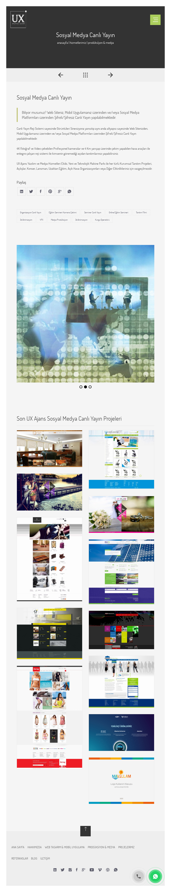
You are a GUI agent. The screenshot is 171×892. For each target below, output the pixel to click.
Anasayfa (62, 43)
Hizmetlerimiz (78, 43)
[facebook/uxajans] (77, 869)
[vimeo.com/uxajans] (100, 869)
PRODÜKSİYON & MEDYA (101, 847)
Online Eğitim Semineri (118, 212)
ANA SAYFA (17, 847)
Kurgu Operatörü (102, 219)
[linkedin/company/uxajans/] (55, 869)
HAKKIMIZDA (35, 847)
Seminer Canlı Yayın (92, 212)
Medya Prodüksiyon (59, 219)
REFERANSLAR (19, 858)
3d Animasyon (26, 219)
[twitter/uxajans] (62, 869)
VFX (41, 219)
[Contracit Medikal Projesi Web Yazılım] (121, 682)
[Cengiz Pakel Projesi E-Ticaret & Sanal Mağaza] (49, 559)
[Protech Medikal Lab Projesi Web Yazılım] (121, 460)
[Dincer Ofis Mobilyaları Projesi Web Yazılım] (49, 448)
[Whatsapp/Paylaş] (116, 869)
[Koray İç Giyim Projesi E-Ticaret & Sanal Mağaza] (49, 717)
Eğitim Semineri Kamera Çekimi (63, 212)
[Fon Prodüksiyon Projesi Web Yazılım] (121, 630)
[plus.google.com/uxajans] (84, 869)
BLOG (34, 858)
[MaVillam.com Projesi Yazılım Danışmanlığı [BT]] (121, 780)
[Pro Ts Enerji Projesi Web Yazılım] (121, 571)
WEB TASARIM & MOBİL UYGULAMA (65, 847)
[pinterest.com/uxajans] (108, 869)
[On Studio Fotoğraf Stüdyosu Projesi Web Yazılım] (121, 514)
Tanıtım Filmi (141, 212)
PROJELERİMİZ (126, 847)
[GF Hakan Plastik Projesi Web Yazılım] (121, 732)
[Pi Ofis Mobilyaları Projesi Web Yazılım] (49, 633)
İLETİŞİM (45, 858)
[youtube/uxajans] (92, 869)
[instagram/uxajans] (70, 869)
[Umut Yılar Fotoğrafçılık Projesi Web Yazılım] (49, 492)
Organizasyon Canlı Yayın (30, 212)
